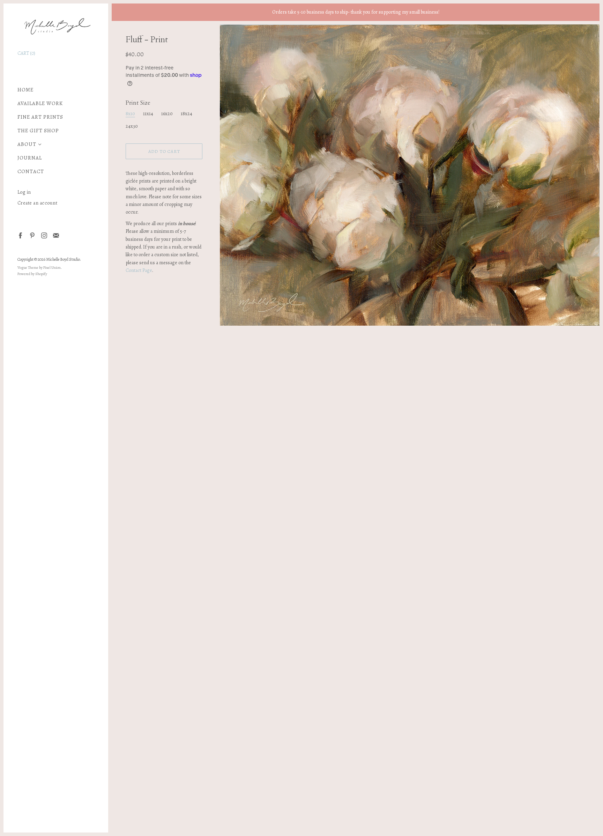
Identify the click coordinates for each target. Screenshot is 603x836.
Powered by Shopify (32, 273)
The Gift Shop (38, 130)
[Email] (55, 235)
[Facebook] (20, 235)
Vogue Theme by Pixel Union (39, 267)
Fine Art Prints (40, 117)
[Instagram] (44, 235)
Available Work (40, 103)
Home (25, 90)
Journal (29, 158)
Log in (24, 192)
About (26, 144)
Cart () (26, 53)
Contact (30, 171)
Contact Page (139, 270)
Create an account (37, 203)
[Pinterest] (32, 235)
